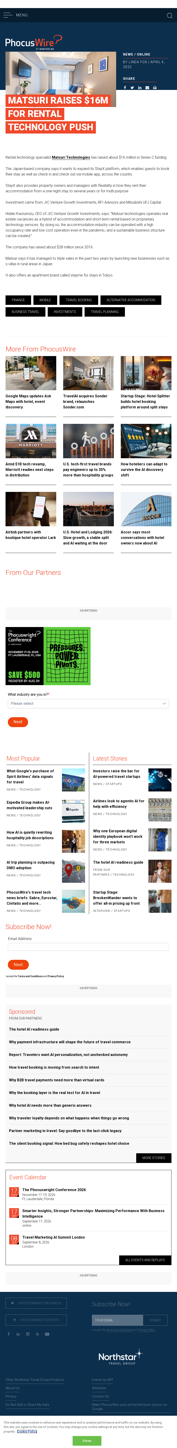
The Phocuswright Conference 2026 (54, 1190)
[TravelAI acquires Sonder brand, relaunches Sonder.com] (88, 373)
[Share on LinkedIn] (140, 88)
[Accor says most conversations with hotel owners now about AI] (146, 509)
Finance (18, 300)
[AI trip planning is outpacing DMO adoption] (73, 871)
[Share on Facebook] (125, 88)
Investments (65, 312)
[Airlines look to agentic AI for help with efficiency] (159, 809)
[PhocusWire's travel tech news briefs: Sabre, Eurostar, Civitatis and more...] (73, 902)
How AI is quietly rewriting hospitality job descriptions (30, 835)
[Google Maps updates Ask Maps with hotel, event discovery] (31, 373)
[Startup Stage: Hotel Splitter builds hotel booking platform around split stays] (146, 373)
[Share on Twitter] (132, 88)
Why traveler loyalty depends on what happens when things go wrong (69, 1118)
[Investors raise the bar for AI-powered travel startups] (159, 779)
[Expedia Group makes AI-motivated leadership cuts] (73, 811)
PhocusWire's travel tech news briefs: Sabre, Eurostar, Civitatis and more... (32, 898)
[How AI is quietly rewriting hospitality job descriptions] (73, 841)
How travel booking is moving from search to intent (54, 1067)
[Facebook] (8, 1334)
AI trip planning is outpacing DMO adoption (31, 865)
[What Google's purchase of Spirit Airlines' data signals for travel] (73, 780)
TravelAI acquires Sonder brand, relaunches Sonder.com (85, 401)
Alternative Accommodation (131, 300)
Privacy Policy (147, 1330)
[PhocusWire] (34, 43)
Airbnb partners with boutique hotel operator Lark (31, 535)
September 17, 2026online (36, 1223)
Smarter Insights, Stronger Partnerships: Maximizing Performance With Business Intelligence (93, 1214)
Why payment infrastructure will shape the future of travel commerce (70, 1042)
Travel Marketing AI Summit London (53, 1237)
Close (87, 1440)
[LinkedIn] (18, 1334)
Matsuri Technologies (71, 157)
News (128, 54)
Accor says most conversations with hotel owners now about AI (142, 537)
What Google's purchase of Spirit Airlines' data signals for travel (30, 776)
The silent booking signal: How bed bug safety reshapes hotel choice (69, 1143)
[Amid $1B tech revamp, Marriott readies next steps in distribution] (31, 441)
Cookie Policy (27, 1431)
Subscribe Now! (111, 1304)
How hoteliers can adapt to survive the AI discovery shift (144, 469)
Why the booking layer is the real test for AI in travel (54, 1093)
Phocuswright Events (39, 1320)
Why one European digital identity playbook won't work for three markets (117, 836)
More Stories (153, 1158)
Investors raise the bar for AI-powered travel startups (116, 774)
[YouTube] (47, 1334)
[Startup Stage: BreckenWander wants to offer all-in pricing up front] (159, 902)
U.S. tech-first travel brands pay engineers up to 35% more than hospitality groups (88, 469)
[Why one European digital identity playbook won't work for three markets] (159, 840)
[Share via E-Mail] (147, 88)
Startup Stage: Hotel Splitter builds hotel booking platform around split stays (145, 401)
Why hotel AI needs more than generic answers (50, 1105)
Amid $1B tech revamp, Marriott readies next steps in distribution (30, 469)
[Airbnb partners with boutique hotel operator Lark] (31, 509)
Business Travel (25, 312)
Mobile (45, 300)
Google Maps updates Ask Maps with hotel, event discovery (28, 401)
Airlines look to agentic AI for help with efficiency (119, 804)
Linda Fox (138, 62)
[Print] (155, 88)
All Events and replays (145, 1260)
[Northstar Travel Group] (121, 1357)
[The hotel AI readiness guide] (159, 871)
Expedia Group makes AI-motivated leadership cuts (29, 805)
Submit (155, 1320)
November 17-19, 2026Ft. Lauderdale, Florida (38, 1197)
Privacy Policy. (56, 976)
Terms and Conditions (30, 976)
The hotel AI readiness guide (118, 862)
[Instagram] (28, 1334)
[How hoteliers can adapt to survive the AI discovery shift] (146, 441)
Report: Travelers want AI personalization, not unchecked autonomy (68, 1055)
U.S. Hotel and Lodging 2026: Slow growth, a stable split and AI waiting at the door (87, 537)
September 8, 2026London (35, 1244)
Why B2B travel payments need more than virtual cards (56, 1080)
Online (143, 54)
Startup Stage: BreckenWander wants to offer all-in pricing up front (116, 898)
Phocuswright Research (39, 1303)
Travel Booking (79, 300)
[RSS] (37, 1334)
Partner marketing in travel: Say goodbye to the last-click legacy (65, 1131)
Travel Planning (105, 312)
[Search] (170, 15)
